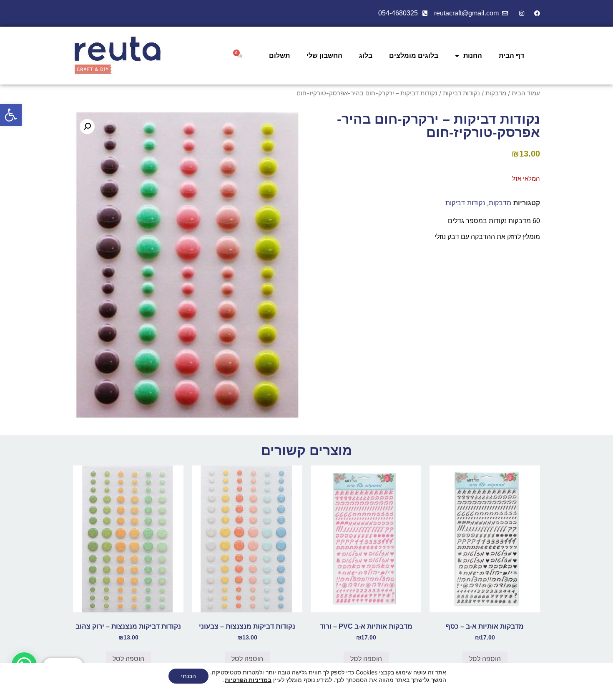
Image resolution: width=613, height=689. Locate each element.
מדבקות (495, 93)
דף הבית (511, 55)
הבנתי (188, 675)
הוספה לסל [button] (485, 658)
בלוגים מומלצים (413, 55)
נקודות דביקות (461, 93)
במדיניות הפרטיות (248, 679)
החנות (472, 55)
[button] (11, 115)
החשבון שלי (324, 55)
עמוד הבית (526, 93)
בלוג (365, 55)
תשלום (279, 55)
